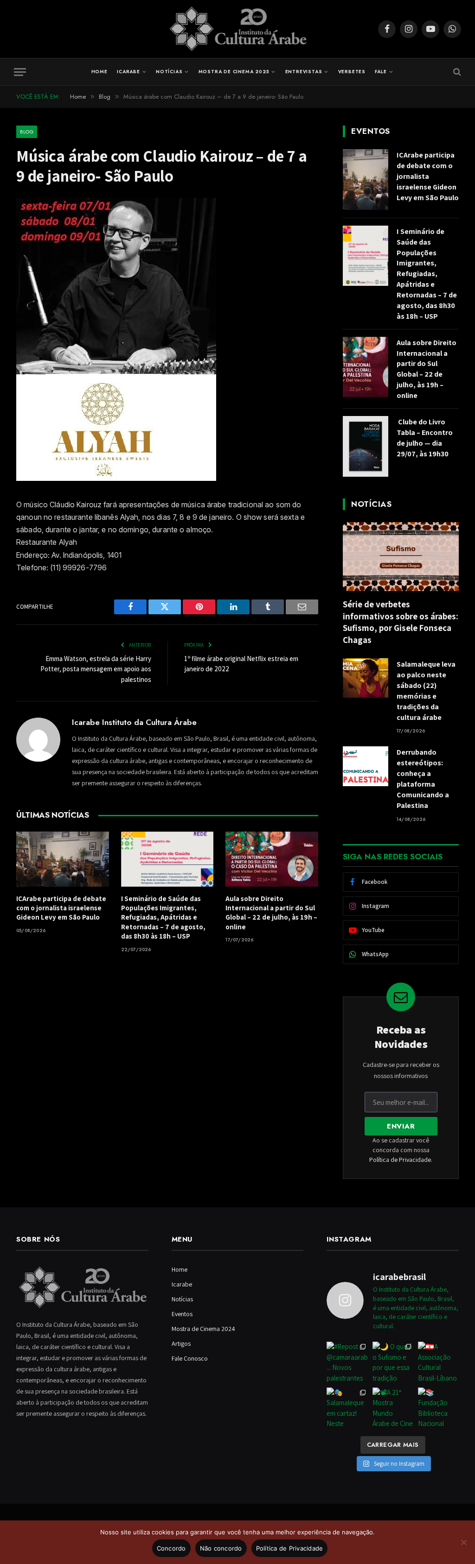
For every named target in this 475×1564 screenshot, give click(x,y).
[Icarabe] (238, 29)
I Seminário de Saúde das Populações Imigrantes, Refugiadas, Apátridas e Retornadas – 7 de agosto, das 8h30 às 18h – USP (163, 917)
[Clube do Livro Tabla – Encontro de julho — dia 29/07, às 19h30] (365, 446)
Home (99, 71)
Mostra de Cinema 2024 (203, 1328)
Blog (26, 131)
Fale (380, 71)
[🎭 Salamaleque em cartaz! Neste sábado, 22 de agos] (347, 1407)
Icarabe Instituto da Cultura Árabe (134, 722)
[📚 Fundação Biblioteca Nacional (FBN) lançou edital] (438, 1407)
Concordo (171, 1548)
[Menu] (20, 72)
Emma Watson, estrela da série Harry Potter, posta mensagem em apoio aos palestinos (95, 669)
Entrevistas (303, 71)
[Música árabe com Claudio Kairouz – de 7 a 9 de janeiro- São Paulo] (116, 478)
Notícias (169, 71)
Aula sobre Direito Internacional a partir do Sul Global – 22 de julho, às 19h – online (271, 912)
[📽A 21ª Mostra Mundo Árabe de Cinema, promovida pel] (392, 1407)
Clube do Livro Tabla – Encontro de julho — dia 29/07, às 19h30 (425, 438)
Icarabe (128, 71)
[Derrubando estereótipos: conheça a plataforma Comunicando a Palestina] (365, 766)
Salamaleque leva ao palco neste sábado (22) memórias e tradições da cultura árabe (426, 690)
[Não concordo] (463, 1542)
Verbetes (352, 71)
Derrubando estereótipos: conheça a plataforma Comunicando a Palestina (423, 778)
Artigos (181, 1343)
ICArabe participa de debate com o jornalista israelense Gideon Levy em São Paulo (61, 908)
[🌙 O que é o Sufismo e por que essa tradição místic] (392, 1362)
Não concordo (221, 1548)
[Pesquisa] (456, 72)
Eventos (182, 1314)
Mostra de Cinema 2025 (234, 71)
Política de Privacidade (400, 1159)
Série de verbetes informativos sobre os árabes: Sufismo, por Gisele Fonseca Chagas (400, 622)
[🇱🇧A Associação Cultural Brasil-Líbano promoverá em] (438, 1362)
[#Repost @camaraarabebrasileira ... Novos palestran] (347, 1362)
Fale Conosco (190, 1358)
